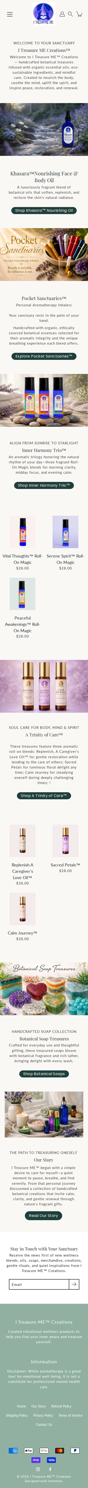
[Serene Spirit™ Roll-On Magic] (65, 532)
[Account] (62, 14)
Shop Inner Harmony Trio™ (44, 485)
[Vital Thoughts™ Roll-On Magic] (22, 532)
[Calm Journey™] (22, 909)
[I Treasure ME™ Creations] (44, 14)
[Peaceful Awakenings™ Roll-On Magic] (22, 594)
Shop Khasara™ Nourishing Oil (44, 210)
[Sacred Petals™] (65, 841)
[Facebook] (50, 1469)
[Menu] (10, 14)
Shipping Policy (17, 1415)
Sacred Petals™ (65, 864)
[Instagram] (38, 1469)
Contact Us (44, 1424)
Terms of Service (70, 1415)
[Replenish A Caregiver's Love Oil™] (22, 841)
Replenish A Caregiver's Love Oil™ (22, 871)
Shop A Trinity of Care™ (44, 795)
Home (21, 1406)
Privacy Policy (43, 1415)
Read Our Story (43, 1215)
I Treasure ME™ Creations (50, 1476)
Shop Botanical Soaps (44, 1074)
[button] (70, 14)
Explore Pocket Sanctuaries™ (44, 356)
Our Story (38, 1406)
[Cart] (79, 14)
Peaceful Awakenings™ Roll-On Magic (22, 624)
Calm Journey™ (22, 932)
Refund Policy (61, 1406)
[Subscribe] (74, 1284)
